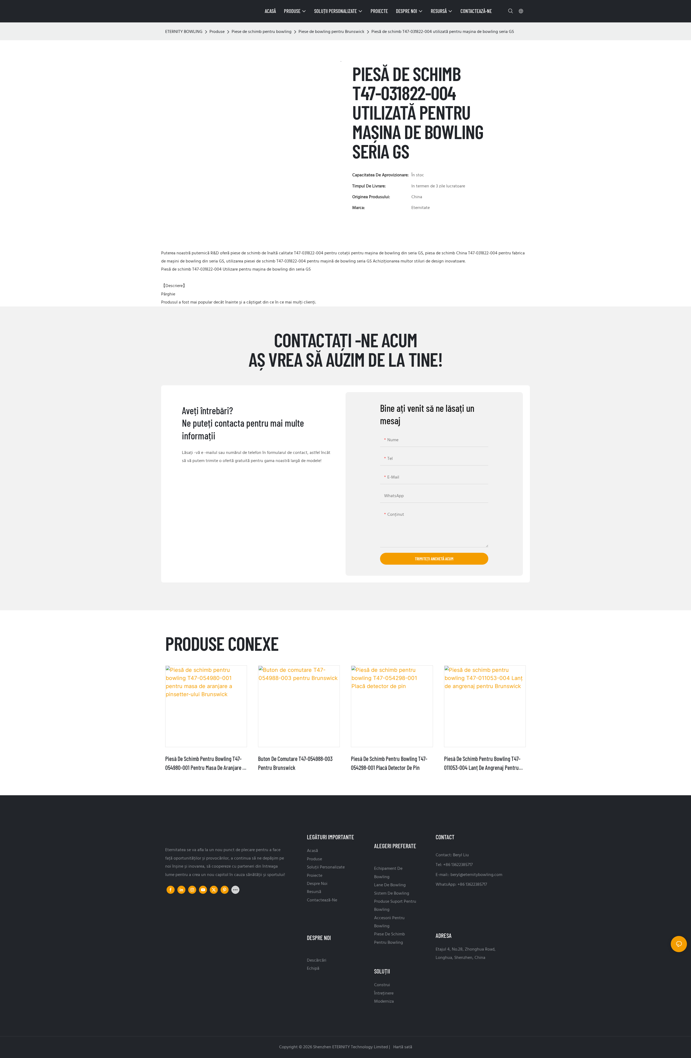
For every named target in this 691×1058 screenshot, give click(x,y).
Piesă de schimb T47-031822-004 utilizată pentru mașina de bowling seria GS (442, 31)
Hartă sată (402, 1047)
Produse (217, 31)
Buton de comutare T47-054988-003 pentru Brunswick (295, 763)
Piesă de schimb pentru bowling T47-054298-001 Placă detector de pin (389, 763)
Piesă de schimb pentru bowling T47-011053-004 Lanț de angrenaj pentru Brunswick (482, 763)
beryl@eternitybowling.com (476, 874)
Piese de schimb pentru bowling (262, 31)
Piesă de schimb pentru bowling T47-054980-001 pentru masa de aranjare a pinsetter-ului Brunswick (205, 763)
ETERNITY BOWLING (183, 31)
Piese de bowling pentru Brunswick (331, 31)
